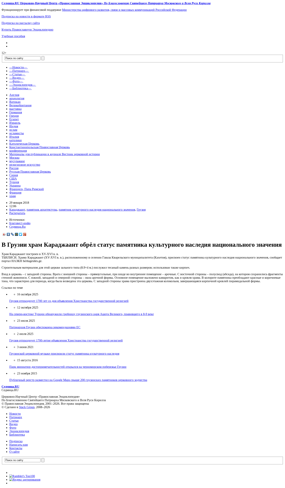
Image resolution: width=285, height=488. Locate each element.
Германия (15, 112)
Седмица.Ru (17, 226)
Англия (14, 95)
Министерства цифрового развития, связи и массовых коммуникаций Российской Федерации (124, 9)
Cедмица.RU (10, 386)
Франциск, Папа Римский (26, 189)
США (13, 178)
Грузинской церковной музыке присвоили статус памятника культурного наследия (64, 353)
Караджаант (17, 209)
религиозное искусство (24, 164)
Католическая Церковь (24, 143)
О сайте (14, 451)
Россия (13, 168)
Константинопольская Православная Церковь (39, 147)
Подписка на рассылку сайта (21, 23)
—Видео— (16, 77)
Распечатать (17, 213)
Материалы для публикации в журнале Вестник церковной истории (54, 154)
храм (12, 196)
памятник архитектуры (42, 209)
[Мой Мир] (17, 234)
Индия (13, 126)
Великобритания (20, 105)
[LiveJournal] (12, 234)
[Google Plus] (25, 234)
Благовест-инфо (19, 223)
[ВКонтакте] (8, 234)
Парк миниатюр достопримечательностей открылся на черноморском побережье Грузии (67, 366)
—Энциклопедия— (22, 84)
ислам (13, 129)
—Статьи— (17, 74)
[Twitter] (21, 234)
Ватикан (15, 101)
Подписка (15, 441)
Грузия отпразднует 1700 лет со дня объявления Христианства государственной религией (69, 301)
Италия (14, 136)
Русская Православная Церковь (30, 171)
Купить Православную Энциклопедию (27, 29)
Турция (14, 182)
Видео (13, 424)
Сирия (13, 175)
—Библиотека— (20, 88)
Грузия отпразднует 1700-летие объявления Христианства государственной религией (66, 340)
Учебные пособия (13, 36)
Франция (15, 192)
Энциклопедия (19, 431)
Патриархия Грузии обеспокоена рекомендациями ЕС (44, 327)
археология (16, 98)
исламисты (16, 133)
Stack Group (27, 407)
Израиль (14, 122)
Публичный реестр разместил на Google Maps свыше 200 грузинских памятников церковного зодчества (78, 380)
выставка (15, 108)
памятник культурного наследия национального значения (97, 209)
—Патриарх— (18, 70)
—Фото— (15, 81)
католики (15, 140)
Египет (14, 119)
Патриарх (15, 417)
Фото (12, 427)
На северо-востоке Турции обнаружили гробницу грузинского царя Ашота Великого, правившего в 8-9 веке (81, 314)
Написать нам (18, 444)
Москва (14, 157)
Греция (14, 115)
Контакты (15, 448)
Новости (15, 413)
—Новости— (18, 67)
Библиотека (17, 434)
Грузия (141, 209)
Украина (15, 185)
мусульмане (17, 161)
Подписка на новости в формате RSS (26, 16)
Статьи (14, 420)
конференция (18, 150)
